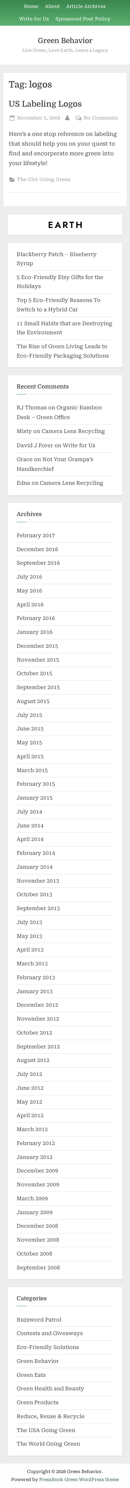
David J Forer (35, 445)
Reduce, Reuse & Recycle (51, 1416)
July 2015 (29, 715)
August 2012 (33, 1060)
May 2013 (29, 936)
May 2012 (29, 1102)
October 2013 (34, 894)
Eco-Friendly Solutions (48, 1347)
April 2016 (30, 605)
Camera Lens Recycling (73, 431)
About (52, 6)
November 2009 (38, 1185)
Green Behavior (65, 40)
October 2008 (34, 1254)
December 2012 (37, 1005)
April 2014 (30, 839)
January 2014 (35, 867)
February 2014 (36, 853)
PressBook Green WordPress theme (79, 1479)
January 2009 (35, 1212)
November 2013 (38, 881)
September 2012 (38, 1047)
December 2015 (37, 646)
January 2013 (35, 991)
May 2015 (29, 742)
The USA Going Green (43, 179)
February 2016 (36, 618)
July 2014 (29, 812)
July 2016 (29, 577)
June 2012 (30, 1088)
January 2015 (35, 798)
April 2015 (30, 756)
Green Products (38, 1402)
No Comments (101, 118)
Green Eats (31, 1375)
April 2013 (30, 950)
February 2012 (36, 1143)
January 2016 (35, 632)
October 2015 (34, 673)
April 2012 (30, 1115)
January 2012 (35, 1157)
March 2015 (32, 770)
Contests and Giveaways (50, 1333)
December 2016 (37, 549)
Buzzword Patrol (39, 1320)
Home (31, 6)
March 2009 (32, 1198)
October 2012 (34, 1033)
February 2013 (36, 977)
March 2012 (32, 1129)
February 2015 (36, 784)
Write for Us (34, 19)
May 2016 (29, 591)
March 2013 (32, 963)
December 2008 (37, 1226)
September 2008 (38, 1268)
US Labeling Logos (45, 104)
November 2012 (38, 1019)
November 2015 (38, 660)
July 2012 (29, 1074)
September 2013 (38, 908)
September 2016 (38, 563)
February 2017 (36, 535)
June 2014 (30, 826)
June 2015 (30, 729)
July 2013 (29, 922)
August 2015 (33, 701)
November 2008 (38, 1240)
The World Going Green (48, 1444)
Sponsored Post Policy (83, 19)
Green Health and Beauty (50, 1388)
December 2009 (37, 1171)
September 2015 (38, 687)
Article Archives (86, 6)
